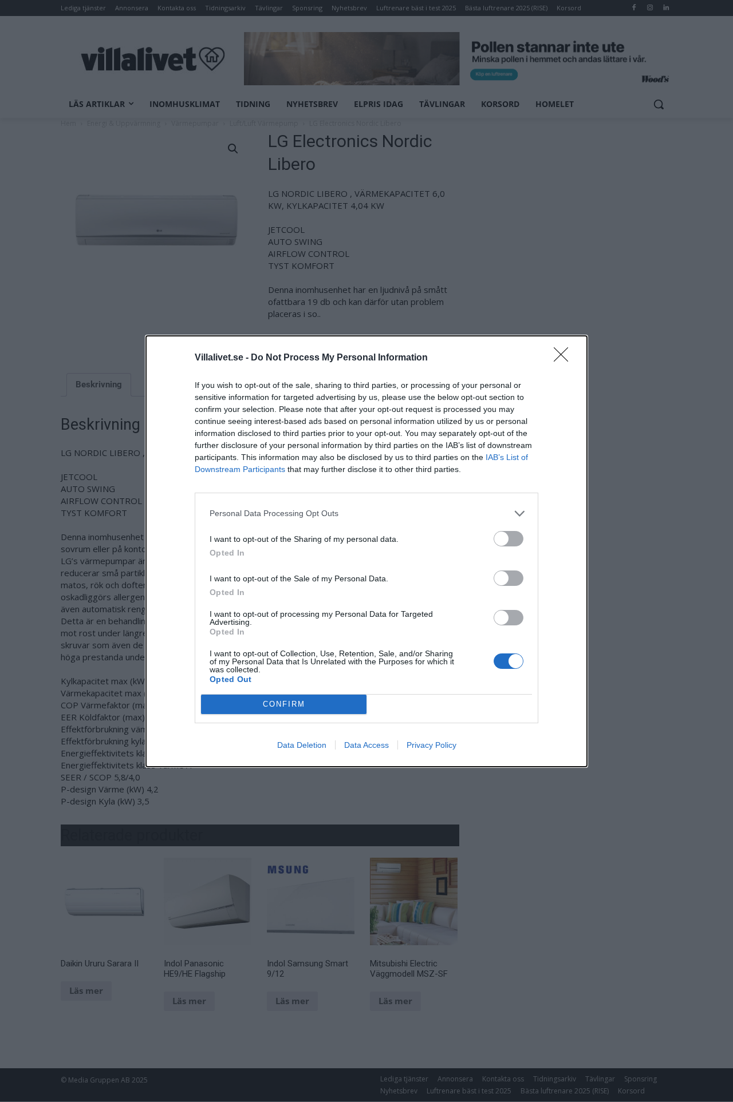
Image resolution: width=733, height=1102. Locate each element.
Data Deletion (301, 745)
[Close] (565, 358)
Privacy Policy (431, 745)
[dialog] (366, 551)
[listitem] (366, 514)
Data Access (366, 745)
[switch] (508, 538)
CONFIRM (284, 704)
